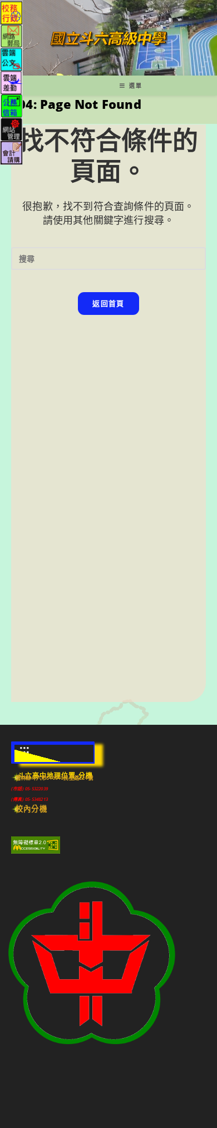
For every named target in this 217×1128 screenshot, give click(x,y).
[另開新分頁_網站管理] (11, 129)
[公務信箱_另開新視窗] (11, 105)
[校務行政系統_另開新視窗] (11, 12)
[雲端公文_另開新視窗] (11, 59)
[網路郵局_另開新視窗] (11, 35)
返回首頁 (108, 303)
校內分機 (31, 809)
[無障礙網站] (35, 844)
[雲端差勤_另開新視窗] (11, 82)
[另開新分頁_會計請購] (11, 152)
